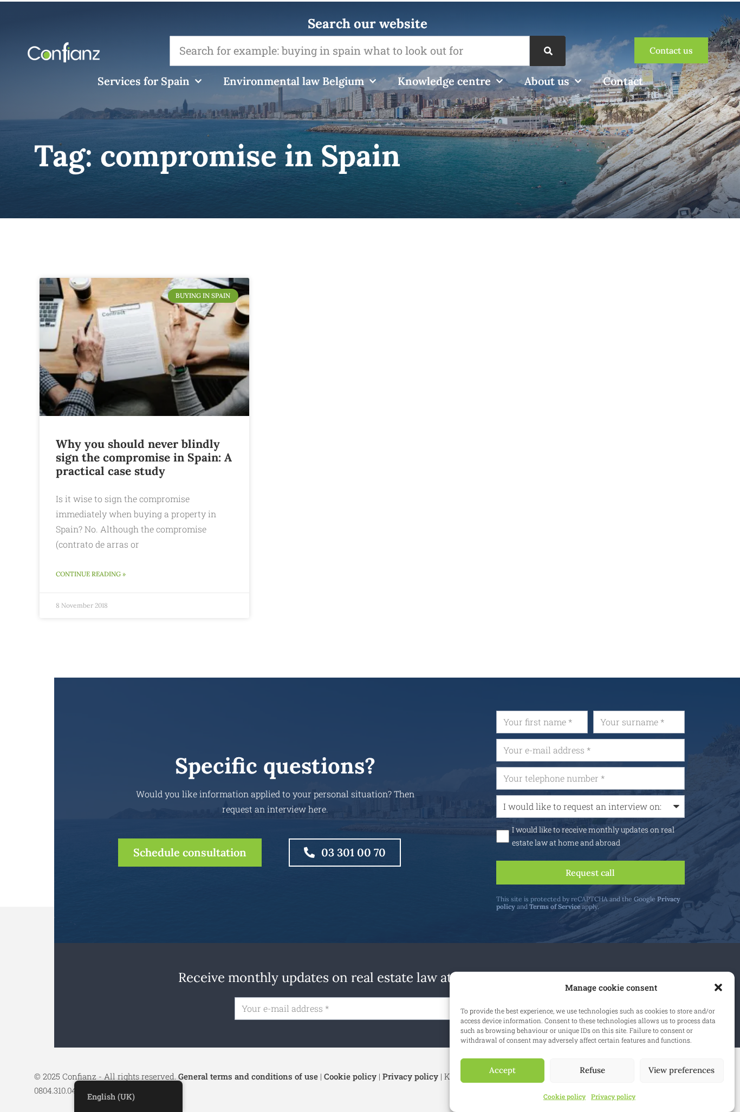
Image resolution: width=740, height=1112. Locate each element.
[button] (718, 987)
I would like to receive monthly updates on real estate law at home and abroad (593, 836)
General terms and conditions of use (248, 1076)
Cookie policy (564, 1096)
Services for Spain (144, 81)
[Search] (548, 51)
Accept (502, 1070)
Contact (623, 81)
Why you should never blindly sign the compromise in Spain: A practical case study (144, 457)
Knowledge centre (444, 81)
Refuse (592, 1070)
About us (546, 81)
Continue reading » (91, 574)
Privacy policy (613, 1096)
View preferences (681, 1070)
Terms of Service (554, 906)
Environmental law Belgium (293, 81)
